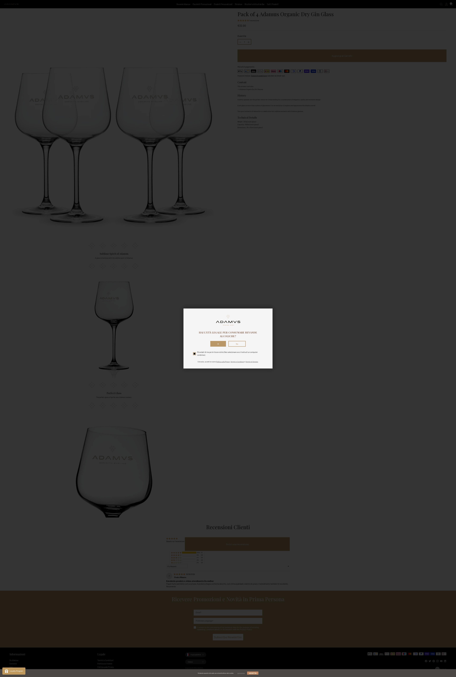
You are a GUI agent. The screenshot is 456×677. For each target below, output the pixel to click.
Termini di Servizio (252, 362)
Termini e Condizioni (237, 362)
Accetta (252, 673)
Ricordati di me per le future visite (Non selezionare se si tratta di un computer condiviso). (227, 353)
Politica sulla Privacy (223, 362)
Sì (218, 344)
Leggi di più (241, 673)
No (237, 344)
